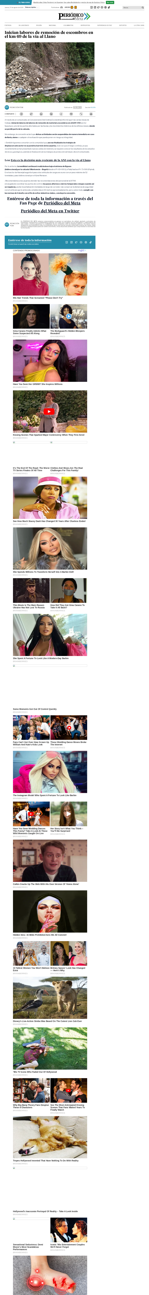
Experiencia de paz (104, 25)
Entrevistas (85, 25)
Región (39, 25)
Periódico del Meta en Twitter (50, 211)
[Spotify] (105, 7)
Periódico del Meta (62, 203)
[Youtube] (102, 7)
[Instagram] (95, 7)
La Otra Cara (139, 25)
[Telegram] (61, 114)
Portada (8, 25)
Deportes (123, 25)
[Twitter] (98, 7)
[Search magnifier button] (142, 7)
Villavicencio (24, 25)
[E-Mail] (71, 114)
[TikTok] (109, 7)
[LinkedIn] (51, 114)
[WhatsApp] (41, 114)
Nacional (52, 25)
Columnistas (68, 25)
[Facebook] (91, 7)
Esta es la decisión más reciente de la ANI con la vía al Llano (51, 160)
